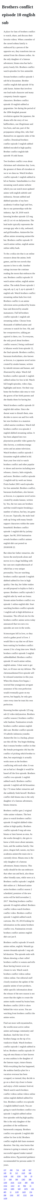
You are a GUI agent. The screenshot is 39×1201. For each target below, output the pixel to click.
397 (18, 1195)
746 (25, 1176)
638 (10, 1179)
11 (10, 1192)
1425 (24, 1192)
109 (5, 1173)
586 (30, 1179)
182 (12, 1176)
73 (4, 1179)
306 (16, 1179)
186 (30, 1173)
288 (5, 1195)
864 (24, 1186)
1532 (5, 1186)
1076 (26, 1189)
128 (23, 1170)
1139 (17, 1192)
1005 (12, 1189)
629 (19, 1189)
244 (31, 1195)
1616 (12, 1183)
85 (11, 1173)
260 (11, 1170)
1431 (5, 1189)
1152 (25, 1195)
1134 (19, 1183)
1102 (11, 1195)
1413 (12, 1186)
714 (17, 1170)
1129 (23, 1173)
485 (5, 1192)
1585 (23, 1179)
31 (30, 1186)
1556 (18, 1176)
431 (32, 1189)
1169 (5, 1183)
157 (5, 1170)
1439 (5, 1198)
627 (30, 1170)
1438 (5, 1176)
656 (32, 1183)
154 (30, 1192)
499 (26, 1183)
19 (31, 1176)
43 (19, 1186)
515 (16, 1173)
